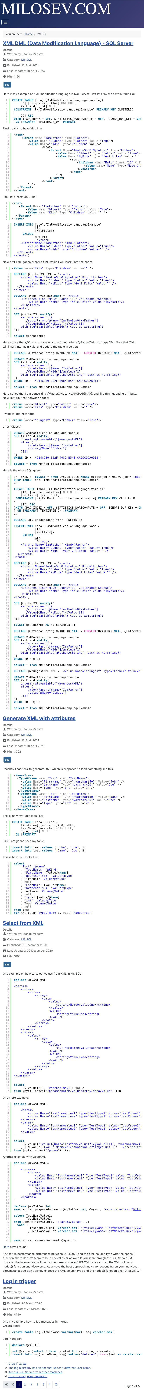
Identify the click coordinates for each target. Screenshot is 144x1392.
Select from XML (23, 923)
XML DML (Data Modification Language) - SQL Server (68, 43)
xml (7, 84)
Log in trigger (19, 1281)
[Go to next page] (49, 1384)
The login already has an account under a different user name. (49, 1368)
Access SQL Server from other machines (35, 1372)
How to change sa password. (27, 1376)
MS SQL (26, 59)
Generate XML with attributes (39, 718)
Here (6, 1247)
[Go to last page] (56, 1384)
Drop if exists (17, 1363)
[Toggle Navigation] (5, 22)
